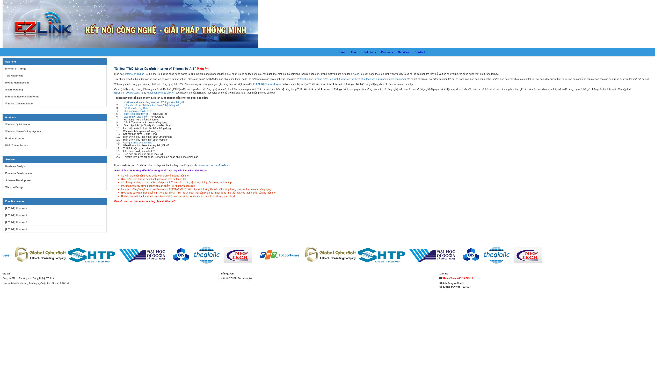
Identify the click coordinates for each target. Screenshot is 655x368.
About (354, 52)
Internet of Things (134, 73)
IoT (359, 73)
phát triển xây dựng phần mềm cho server (383, 79)
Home (341, 52)
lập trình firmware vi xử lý (343, 79)
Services (403, 52)
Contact (419, 52)
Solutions (369, 52)
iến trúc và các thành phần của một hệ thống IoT (151, 105)
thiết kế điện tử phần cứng (314, 79)
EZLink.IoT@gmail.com (126, 92)
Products (387, 52)
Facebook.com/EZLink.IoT (161, 92)
